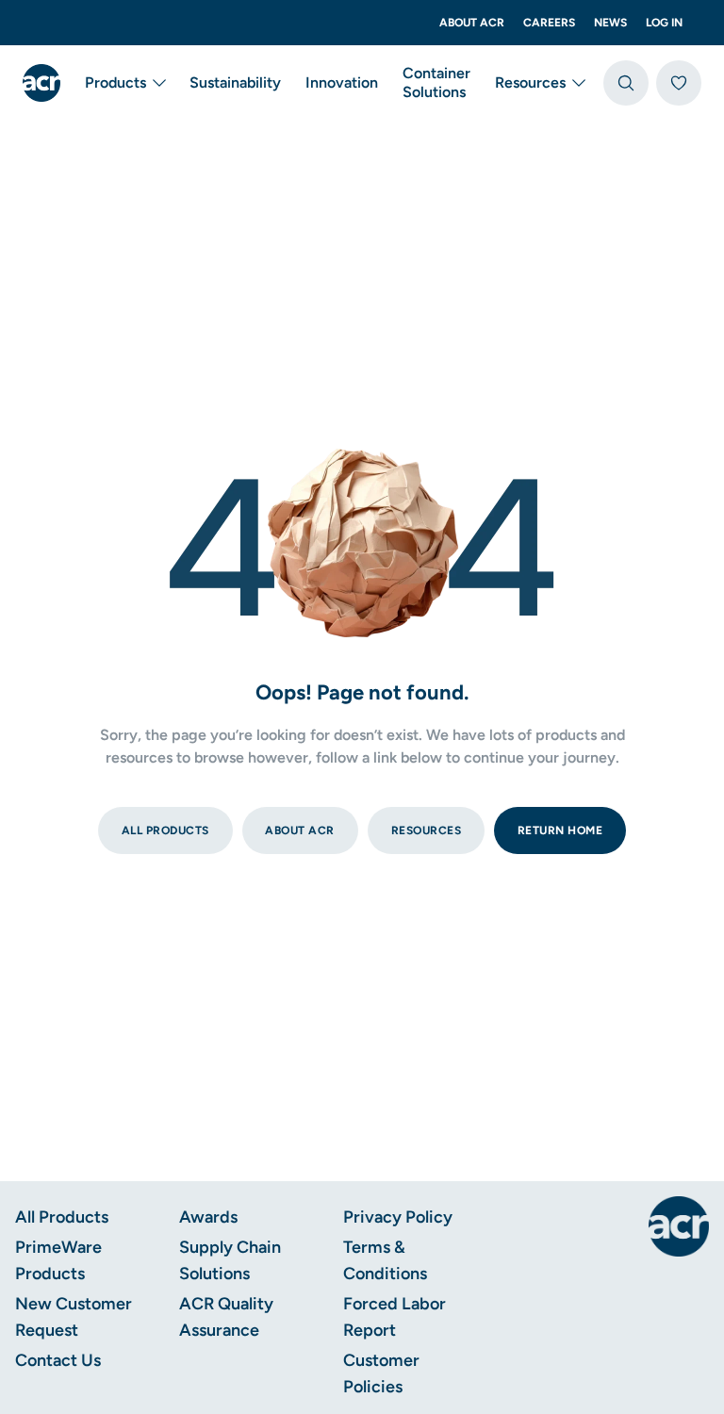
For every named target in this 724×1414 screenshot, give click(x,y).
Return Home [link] (560, 830)
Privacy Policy (397, 1217)
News (610, 22)
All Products (61, 1217)
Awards (208, 1217)
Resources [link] (426, 830)
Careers (549, 22)
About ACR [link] (300, 830)
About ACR (471, 22)
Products (115, 82)
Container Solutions (436, 82)
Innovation (341, 82)
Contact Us (58, 1360)
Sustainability (235, 82)
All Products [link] (165, 830)
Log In (664, 22)
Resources (530, 82)
